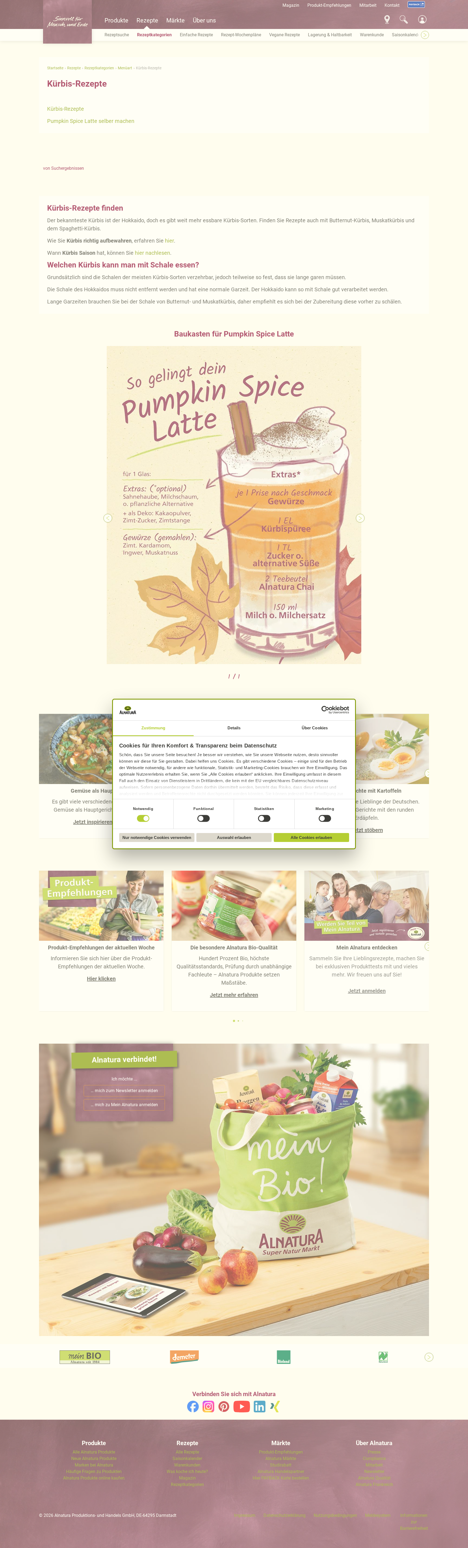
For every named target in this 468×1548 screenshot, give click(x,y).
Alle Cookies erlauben (311, 837)
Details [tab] (234, 728)
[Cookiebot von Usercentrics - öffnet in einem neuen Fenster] (325, 710)
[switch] (203, 818)
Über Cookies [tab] (315, 728)
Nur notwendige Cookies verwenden (156, 837)
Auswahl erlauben (234, 837)
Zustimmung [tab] (153, 728)
